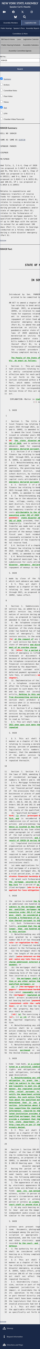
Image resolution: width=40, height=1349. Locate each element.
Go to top (3, 240)
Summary (7, 79)
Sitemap (9, 1328)
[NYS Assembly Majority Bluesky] (15, 17)
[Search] (24, 17)
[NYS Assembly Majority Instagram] (31, 12)
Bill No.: (3, 56)
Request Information (14, 1337)
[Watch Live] (4, 12)
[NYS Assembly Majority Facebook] (13, 12)
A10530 (22, 140)
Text (5, 108)
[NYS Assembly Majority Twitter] (22, 12)
